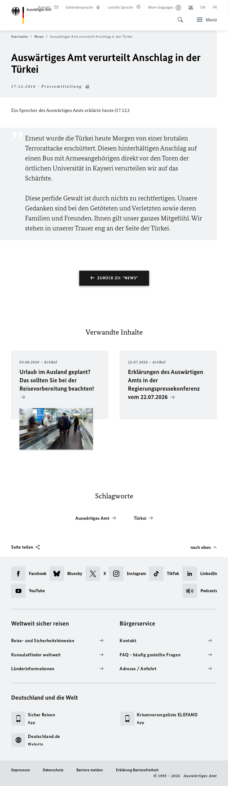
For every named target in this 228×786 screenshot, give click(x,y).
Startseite (19, 36)
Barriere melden (89, 770)
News (38, 36)
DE (191, 7)
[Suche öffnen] (178, 16)
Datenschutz (53, 770)
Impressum (20, 770)
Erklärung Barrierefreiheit (137, 770)
